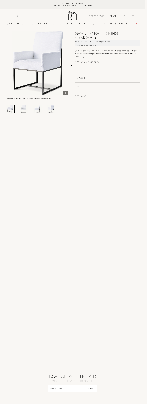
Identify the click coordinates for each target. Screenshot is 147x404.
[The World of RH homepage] (72, 15)
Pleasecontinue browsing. (86, 45)
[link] (116, 23)
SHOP (89, 5)
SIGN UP (90, 389)
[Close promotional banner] (143, 3)
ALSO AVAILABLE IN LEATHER (87, 62)
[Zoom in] (65, 93)
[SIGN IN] (124, 16)
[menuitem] (10, 23)
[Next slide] (74, 66)
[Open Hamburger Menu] (7, 16)
